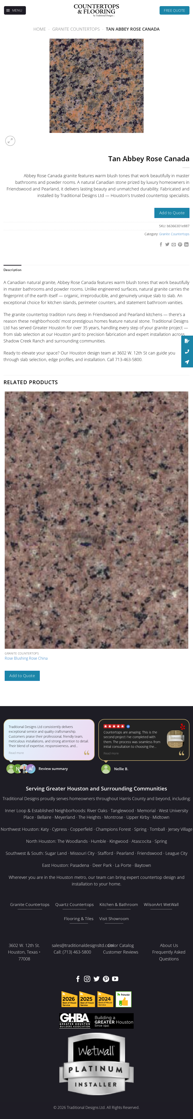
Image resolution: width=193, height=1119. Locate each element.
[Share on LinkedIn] (186, 245)
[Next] (23, 138)
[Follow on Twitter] (96, 979)
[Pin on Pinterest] (180, 245)
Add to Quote (172, 212)
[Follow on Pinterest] (106, 979)
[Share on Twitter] (167, 245)
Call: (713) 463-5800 (72, 952)
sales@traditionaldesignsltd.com (82, 945)
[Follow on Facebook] (78, 979)
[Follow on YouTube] (115, 979)
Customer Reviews (120, 952)
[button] (15, 10)
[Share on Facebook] (161, 245)
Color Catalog (121, 945)
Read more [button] (16, 753)
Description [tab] (12, 270)
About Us (169, 945)
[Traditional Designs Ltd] (96, 10)
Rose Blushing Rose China (26, 658)
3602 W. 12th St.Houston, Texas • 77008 (24, 951)
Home (39, 29)
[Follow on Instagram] (87, 979)
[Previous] (6, 697)
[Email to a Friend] (174, 245)
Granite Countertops (76, 29)
